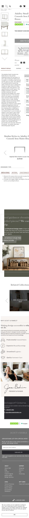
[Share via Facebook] (24, 62)
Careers (7, 472)
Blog (6, 470)
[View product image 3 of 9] (5, 34)
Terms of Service (9, 484)
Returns (21, 470)
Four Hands (18, 22)
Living (5, 9)
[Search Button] (10, 6)
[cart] (24, 6)
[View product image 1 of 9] (5, 16)
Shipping (21, 468)
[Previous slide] (5, 153)
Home (2, 9)
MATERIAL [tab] (14, 172)
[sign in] (21, 6)
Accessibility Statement (8, 490)
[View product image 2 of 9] (5, 25)
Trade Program (9, 474)
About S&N (8, 468)
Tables (9, 9)
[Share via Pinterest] (21, 62)
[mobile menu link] (3, 6)
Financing (22, 474)
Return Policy (8, 488)
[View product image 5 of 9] (5, 51)
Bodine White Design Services (9, 476)
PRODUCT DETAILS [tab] (6, 68)
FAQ (20, 472)
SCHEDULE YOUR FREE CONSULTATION (11, 239)
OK (14, 514)
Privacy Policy (8, 486)
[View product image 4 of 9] (5, 43)
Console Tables (3, 10)
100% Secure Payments (26, 53)
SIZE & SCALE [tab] (5, 172)
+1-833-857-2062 (9, 410)
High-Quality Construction (20, 53)
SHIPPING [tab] (18, 68)
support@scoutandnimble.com (13, 412)
